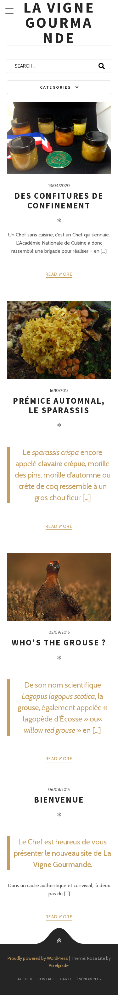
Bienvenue (59, 799)
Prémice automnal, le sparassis (59, 405)
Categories (55, 87)
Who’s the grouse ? (59, 642)
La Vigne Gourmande (59, 23)
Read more (59, 274)
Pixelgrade (59, 965)
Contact (46, 978)
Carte (66, 978)
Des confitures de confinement (58, 200)
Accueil (25, 978)
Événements (89, 978)
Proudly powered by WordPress (38, 958)
